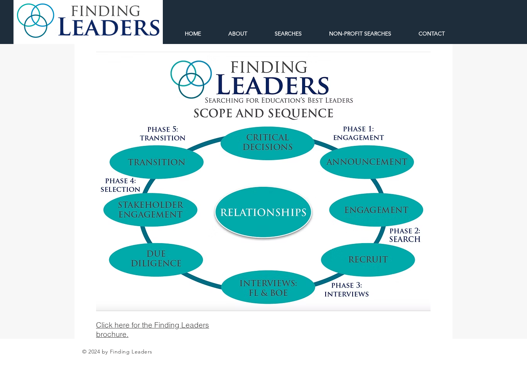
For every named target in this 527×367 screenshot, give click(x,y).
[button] (352, 34)
